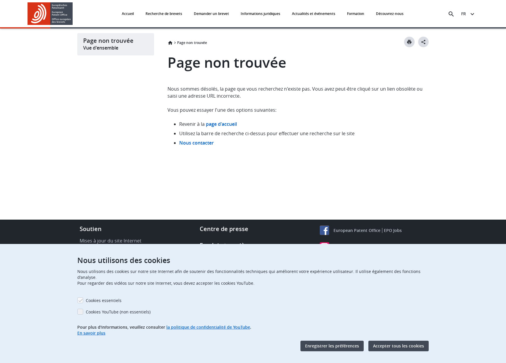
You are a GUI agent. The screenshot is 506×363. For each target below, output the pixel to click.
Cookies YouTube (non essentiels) (118, 312)
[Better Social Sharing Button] (423, 42)
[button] (74, 14)
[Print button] (409, 42)
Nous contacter (196, 143)
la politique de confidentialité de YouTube (208, 327)
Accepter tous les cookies (398, 346)
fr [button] (463, 13)
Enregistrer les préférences (332, 346)
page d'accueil (221, 124)
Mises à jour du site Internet (110, 241)
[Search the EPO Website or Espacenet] (451, 14)
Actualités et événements (313, 13)
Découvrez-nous (390, 13)
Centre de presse (224, 229)
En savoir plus (91, 333)
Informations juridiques (260, 13)
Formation (355, 13)
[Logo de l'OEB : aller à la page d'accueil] (50, 13)
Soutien (91, 229)
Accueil (128, 13)
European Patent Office (357, 230)
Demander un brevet (211, 13)
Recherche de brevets (164, 13)
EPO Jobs (393, 230)
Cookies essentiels (104, 300)
